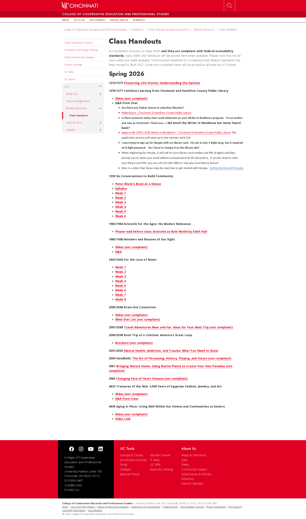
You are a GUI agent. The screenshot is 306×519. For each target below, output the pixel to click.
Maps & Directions (194, 455)
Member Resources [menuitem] (76, 108)
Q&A (118, 252)
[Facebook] (71, 449)
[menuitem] (65, 20)
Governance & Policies (196, 474)
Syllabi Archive (170, 506)
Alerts (65, 506)
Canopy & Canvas (131, 455)
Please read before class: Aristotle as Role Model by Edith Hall (161, 231)
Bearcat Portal (129, 474)
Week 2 (120, 198)
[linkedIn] (100, 449)
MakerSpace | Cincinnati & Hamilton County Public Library (156, 113)
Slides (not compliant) (131, 98)
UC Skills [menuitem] (69, 71)
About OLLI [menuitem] (72, 93)
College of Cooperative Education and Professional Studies (95, 29)
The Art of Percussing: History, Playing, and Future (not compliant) (181, 358)
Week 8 (120, 299)
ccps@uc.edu (73, 485)
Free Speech (234, 506)
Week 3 (120, 202)
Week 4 (120, 207)
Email (123, 464)
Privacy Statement (216, 506)
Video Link (123, 419)
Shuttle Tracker (160, 455)
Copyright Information (73, 510)
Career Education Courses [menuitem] (79, 42)
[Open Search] (229, 5)
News (185, 464)
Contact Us (71, 490)
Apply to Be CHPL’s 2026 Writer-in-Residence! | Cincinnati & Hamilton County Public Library (176, 132)
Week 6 (120, 216)
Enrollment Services (133, 460)
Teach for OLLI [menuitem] (73, 122)
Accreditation (95, 510)
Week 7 (120, 295)
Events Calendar (192, 483)
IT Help (155, 460)
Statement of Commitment (145, 506)
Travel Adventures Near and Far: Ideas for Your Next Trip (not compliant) (178, 327)
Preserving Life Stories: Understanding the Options (162, 83)
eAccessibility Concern (192, 506)
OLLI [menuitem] (67, 86)
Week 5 (120, 211)
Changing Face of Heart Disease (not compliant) (152, 378)
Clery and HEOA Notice (83, 506)
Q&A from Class (126, 398)
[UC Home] (79, 5)
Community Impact (194, 469)
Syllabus (121, 188)
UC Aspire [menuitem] (70, 79)
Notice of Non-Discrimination (113, 506)
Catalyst (125, 469)
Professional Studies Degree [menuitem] (80, 57)
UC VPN (155, 464)
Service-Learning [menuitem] (73, 64)
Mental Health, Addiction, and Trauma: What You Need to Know (171, 351)
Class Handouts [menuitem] (78, 115)
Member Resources (204, 29)
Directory (188, 479)
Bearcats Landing (161, 469)
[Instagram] (81, 449)
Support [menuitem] (70, 129)
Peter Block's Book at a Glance (138, 184)
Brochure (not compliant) (134, 343)
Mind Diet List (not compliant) (137, 319)
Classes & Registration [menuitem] (78, 101)
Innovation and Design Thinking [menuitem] (81, 49)
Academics (138, 29)
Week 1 (120, 193)
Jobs (184, 460)
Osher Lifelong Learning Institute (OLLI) (168, 29)
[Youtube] (91, 449)
